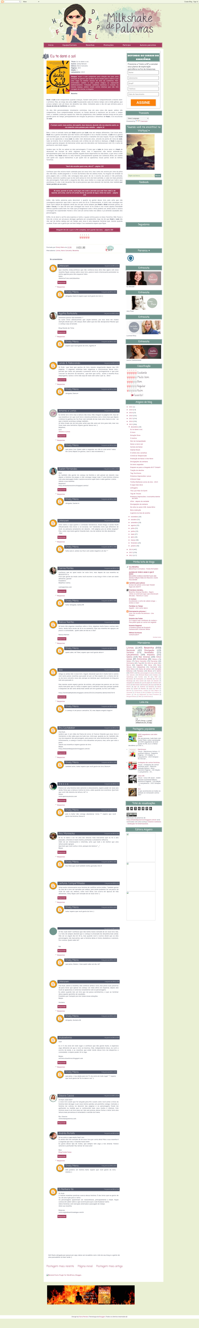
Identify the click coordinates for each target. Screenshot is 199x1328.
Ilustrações (139, 679)
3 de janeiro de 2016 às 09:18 (111, 521)
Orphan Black (135, 450)
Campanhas (141, 667)
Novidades (149, 652)
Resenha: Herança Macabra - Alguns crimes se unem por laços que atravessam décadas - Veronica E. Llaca (143, 594)
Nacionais (131, 650)
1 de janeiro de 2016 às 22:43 (112, 266)
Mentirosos (142, 749)
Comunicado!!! (134, 634)
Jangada (129, 683)
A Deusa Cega (135, 479)
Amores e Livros (67, 411)
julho (133, 528)
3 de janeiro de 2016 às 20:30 (109, 292)
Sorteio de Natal (136, 447)
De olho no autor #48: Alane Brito (142, 507)
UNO (139, 696)
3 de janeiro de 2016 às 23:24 (111, 929)
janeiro (133, 546)
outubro (134, 520)
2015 (131, 424)
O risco (132, 432)
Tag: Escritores (135, 473)
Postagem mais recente (60, 1266)
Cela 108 (141, 776)
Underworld (147, 696)
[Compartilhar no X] (82, 247)
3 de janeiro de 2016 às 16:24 (111, 728)
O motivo (133, 438)
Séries (129, 661)
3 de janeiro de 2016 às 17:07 (112, 784)
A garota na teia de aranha (140, 513)
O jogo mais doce (136, 485)
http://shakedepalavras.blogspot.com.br (141, 820)
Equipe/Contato (70, 45)
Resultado (130, 679)
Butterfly (149, 679)
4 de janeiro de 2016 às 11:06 (112, 982)
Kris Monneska (67, 833)
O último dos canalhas (138, 453)
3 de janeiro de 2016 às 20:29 (108, 389)
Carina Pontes (66, 568)
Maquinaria (142, 694)
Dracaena (145, 684)
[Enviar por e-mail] (77, 247)
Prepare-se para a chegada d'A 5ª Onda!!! (145, 467)
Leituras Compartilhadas (72, 883)
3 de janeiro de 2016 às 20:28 (109, 499)
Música (154, 659)
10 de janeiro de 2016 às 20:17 (109, 1166)
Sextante (153, 667)
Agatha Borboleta (68, 313)
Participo (127, 45)
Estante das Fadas (136, 618)
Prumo (129, 686)
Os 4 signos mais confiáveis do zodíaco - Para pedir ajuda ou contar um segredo (143, 621)
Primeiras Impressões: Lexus (140, 476)
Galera (129, 657)
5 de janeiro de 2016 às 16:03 (111, 1133)
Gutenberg (130, 677)
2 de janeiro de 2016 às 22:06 (111, 363)
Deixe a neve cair (136, 444)
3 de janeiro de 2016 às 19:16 (111, 834)
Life (135, 694)
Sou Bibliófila (134, 567)
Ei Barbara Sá (66, 1189)
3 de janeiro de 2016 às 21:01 (112, 883)
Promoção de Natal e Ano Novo (141, 459)
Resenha (76, 250)
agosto (133, 525)
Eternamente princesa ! (137, 611)
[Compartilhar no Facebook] (84, 247)
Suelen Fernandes (68, 469)
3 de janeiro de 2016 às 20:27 (109, 648)
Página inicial (85, 1266)
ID (148, 677)
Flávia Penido (83, 1317)
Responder (62, 282)
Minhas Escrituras (135, 633)
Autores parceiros (148, 45)
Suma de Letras (145, 669)
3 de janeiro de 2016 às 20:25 (109, 862)
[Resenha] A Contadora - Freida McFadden (143, 569)
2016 (131, 421)
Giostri (136, 688)
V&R (155, 677)
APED (157, 688)
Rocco (129, 665)
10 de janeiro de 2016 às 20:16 (109, 1072)
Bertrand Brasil (144, 675)
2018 (131, 416)
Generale (129, 692)
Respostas (61, 287)
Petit (157, 684)
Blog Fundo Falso (65, 1152)
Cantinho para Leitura (137, 583)
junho (133, 531)
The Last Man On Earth (138, 491)
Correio (140, 677)
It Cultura (132, 599)
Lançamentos (133, 654)
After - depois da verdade (139, 501)
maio (133, 534)
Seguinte (139, 665)
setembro (134, 523)
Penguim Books (131, 696)
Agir (135, 686)
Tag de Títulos (135, 494)
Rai (144, 692)
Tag (139, 663)
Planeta (143, 688)
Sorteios (130, 652)
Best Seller (136, 684)
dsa (60, 670)
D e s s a (63, 784)
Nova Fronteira (154, 694)
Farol (157, 679)
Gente (159, 671)
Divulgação (149, 650)
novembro (135, 517)
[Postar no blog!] (80, 247)
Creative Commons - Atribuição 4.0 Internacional (144, 823)
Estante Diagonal (135, 625)
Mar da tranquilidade (138, 441)
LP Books (137, 692)
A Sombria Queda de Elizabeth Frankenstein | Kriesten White (139, 628)
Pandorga (130, 681)
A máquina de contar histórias (149, 762)
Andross (142, 686)
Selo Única (131, 669)
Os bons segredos (136, 464)
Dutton (129, 694)
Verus (150, 665)
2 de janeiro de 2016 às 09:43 (111, 314)
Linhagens (134, 488)
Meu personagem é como (145, 673)
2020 (131, 410)
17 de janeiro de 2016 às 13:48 (111, 1189)
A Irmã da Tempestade (138, 456)
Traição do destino (137, 470)
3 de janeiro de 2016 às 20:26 (109, 706)
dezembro (135, 427)
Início (50, 45)
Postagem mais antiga (109, 1266)
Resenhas (90, 45)
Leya (152, 684)
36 (111, 248)
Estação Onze (135, 435)
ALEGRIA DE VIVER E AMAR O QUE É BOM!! (141, 573)
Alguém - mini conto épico (138, 608)
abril (133, 537)
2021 (131, 407)
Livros (58, 250)
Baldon (149, 692)
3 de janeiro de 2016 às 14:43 (111, 622)
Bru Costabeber (67, 728)
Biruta (150, 671)
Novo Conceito (66, 250)
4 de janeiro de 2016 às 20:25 (111, 1038)
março (133, 540)
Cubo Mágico (155, 690)
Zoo (139, 789)
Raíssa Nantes (66, 622)
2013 (131, 552)
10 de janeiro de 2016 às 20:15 (109, 907)
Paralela (140, 671)
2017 (131, 418)
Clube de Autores (153, 681)
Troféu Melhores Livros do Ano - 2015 (144, 482)
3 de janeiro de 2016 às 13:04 (111, 568)
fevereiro (134, 543)
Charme (156, 692)
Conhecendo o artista (141, 690)
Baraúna (151, 686)
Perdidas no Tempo (136, 606)
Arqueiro (151, 654)
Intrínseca (130, 663)
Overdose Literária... (136, 590)
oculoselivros (65, 1037)
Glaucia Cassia (66, 1095)
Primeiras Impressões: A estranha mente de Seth (145, 497)
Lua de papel (146, 683)
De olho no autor (151, 663)
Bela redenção (135, 510)
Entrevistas (142, 659)
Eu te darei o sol (136, 429)
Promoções (109, 45)
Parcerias (154, 661)
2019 (131, 413)
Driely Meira (72, 292)
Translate (144, 121)
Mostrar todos (157, 637)
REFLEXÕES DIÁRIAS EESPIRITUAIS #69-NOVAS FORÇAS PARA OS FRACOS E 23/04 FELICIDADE (143, 578)
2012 (131, 555)
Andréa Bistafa (67, 1133)
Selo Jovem (140, 681)
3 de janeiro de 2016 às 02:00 (111, 411)
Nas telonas (144, 657)
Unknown (64, 266)
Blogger (102, 1317)
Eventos (155, 675)
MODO (132, 673)
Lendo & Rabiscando (69, 363)
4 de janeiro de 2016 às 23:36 (111, 1096)
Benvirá (129, 690)
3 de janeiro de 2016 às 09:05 (111, 469)
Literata (136, 683)
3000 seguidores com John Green (147, 735)
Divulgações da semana (139, 462)
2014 (131, 549)
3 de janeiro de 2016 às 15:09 (111, 670)
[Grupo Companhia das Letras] (131, 262)
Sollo (150, 688)
